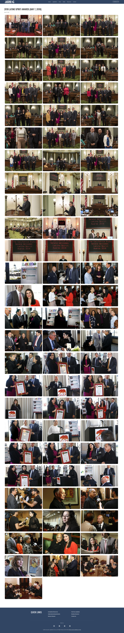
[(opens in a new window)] (54, 626)
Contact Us (73, 616)
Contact (74, 1)
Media (64, 1)
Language (115, 1)
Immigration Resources (53, 611)
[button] (23, 26)
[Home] (10, 2)
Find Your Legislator (75, 611)
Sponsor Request (51, 616)
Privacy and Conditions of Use (75, 629)
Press (60, 1)
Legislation (55, 1)
